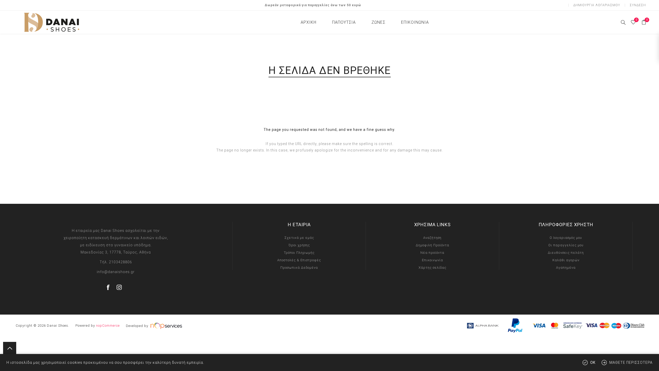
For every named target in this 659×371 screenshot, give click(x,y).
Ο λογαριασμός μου (566, 238)
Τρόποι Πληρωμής (299, 253)
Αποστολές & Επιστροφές (299, 260)
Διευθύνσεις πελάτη (566, 253)
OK (592, 362)
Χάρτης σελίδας (432, 267)
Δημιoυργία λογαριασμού (596, 5)
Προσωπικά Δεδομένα (299, 267)
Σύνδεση (638, 5)
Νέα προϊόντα (432, 253)
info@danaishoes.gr (116, 272)
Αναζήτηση (432, 238)
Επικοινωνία (432, 260)
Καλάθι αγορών (565, 260)
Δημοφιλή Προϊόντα (432, 245)
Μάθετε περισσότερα (631, 362)
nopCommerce (108, 325)
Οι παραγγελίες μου (566, 245)
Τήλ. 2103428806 (116, 262)
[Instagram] (119, 287)
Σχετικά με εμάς (299, 238)
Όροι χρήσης (299, 245)
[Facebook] (108, 287)
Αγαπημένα (566, 267)
